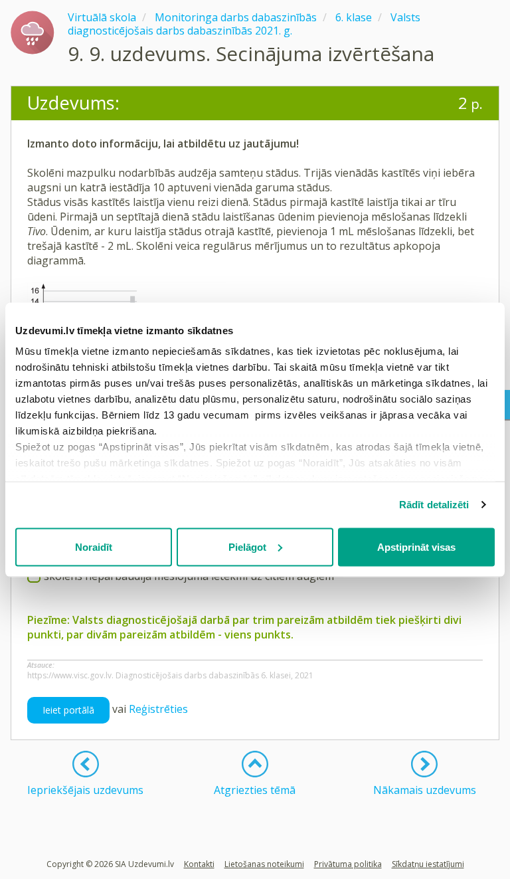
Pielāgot (247, 546)
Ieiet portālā (68, 710)
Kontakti (199, 864)
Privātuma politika (348, 864)
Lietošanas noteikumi (264, 864)
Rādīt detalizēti (434, 504)
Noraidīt (93, 546)
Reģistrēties (158, 709)
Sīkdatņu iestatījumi (428, 864)
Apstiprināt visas (416, 546)
